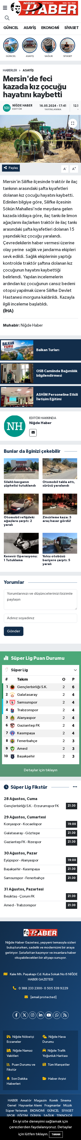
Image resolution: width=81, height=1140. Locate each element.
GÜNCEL (10, 28)
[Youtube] (48, 1015)
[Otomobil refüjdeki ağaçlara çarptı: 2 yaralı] (21, 504)
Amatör (26, 1100)
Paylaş (13, 168)
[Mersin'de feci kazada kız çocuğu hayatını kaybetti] (40, 139)
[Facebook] (16, 1015)
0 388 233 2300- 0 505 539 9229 (43, 988)
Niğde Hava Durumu (54, 1039)
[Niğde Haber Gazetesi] (44, 8)
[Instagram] (32, 1015)
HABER (13, 1100)
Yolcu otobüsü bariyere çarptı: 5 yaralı (56, 560)
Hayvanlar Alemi (30, 1105)
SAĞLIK (49, 1115)
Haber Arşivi (57, 1078)
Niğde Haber (40, 423)
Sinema (66, 1100)
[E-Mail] (33, 433)
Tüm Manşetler (59, 1064)
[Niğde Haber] (14, 426)
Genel (11, 1105)
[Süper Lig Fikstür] (75, 787)
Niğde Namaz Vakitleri (20, 1053)
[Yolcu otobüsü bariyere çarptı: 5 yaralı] (60, 543)
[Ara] (7, 18)
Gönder (13, 631)
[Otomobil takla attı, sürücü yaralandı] (60, 469)
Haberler (10, 70)
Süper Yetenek (16, 1110)
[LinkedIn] (40, 1015)
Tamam (56, 1134)
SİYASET (71, 28)
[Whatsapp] (57, 1015)
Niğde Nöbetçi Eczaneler (20, 1039)
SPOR (11, 1115)
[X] (24, 1015)
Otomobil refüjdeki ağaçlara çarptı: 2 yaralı (19, 521)
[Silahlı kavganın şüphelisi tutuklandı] (21, 469)
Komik (54, 1100)
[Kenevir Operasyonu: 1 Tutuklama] (21, 543)
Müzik (67, 1105)
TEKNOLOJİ (64, 1115)
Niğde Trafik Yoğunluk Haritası (55, 1053)
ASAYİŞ (30, 28)
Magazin (40, 1100)
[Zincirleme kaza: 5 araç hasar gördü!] (60, 504)
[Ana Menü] (5, 8)
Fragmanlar (53, 1105)
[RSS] (65, 1015)
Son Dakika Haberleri (17, 1081)
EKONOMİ (50, 28)
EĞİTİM (23, 1115)
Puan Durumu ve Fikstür (21, 1067)
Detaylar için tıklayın (40, 770)
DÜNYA (35, 1115)
